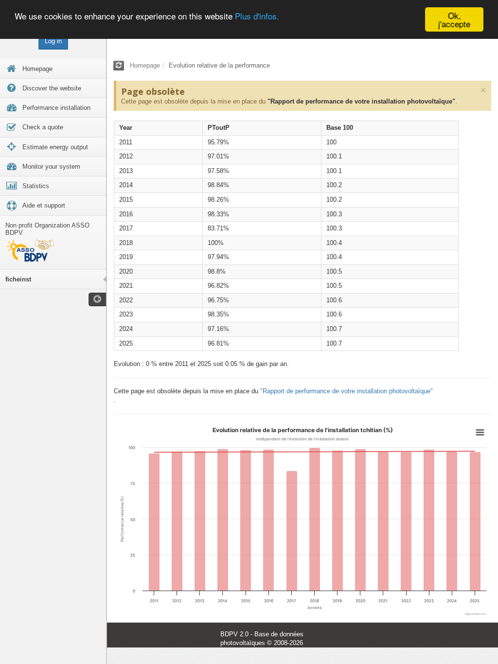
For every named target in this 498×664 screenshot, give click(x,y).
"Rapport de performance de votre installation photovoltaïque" (361, 101)
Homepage (145, 65)
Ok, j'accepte (454, 19)
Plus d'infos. (257, 16)
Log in (53, 41)
